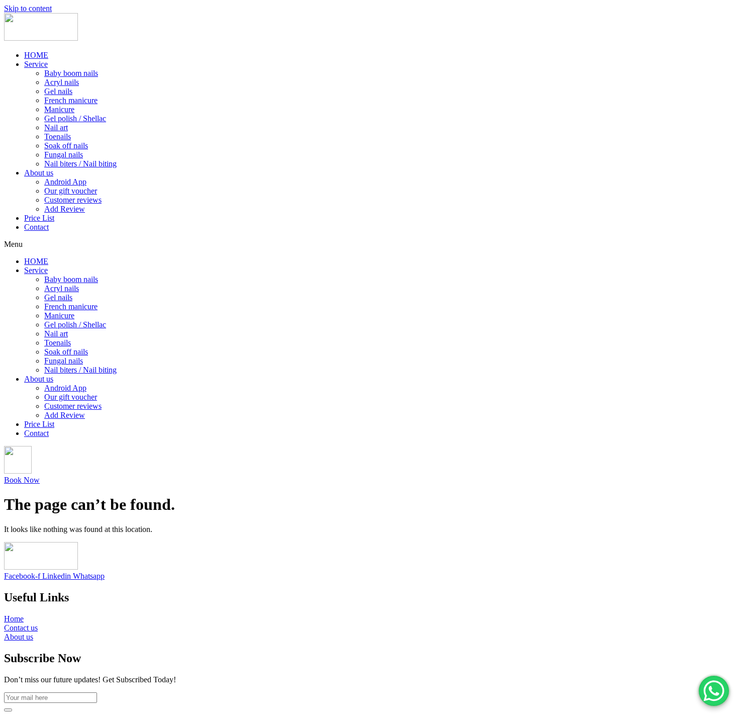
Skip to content (28, 8)
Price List (39, 218)
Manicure (59, 109)
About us (38, 172)
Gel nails (58, 91)
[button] (369, 244)
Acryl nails (61, 82)
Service (36, 64)
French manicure (71, 100)
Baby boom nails (71, 73)
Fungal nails (63, 154)
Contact (36, 227)
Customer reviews (73, 200)
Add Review (64, 209)
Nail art (56, 127)
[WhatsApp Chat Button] (714, 691)
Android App (65, 181)
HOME (36, 55)
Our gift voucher (70, 191)
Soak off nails (66, 145)
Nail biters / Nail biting (80, 163)
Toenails (57, 136)
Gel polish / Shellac (75, 118)
